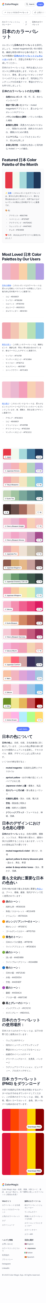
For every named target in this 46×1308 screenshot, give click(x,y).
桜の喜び (5, 403)
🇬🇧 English (29, 1244)
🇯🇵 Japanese (30, 1248)
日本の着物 (6, 285)
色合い (40, 888)
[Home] (10, 4)
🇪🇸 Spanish (29, 1257)
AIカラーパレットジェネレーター (11, 23)
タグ (26, 23)
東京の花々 (6, 344)
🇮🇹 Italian (28, 1252)
